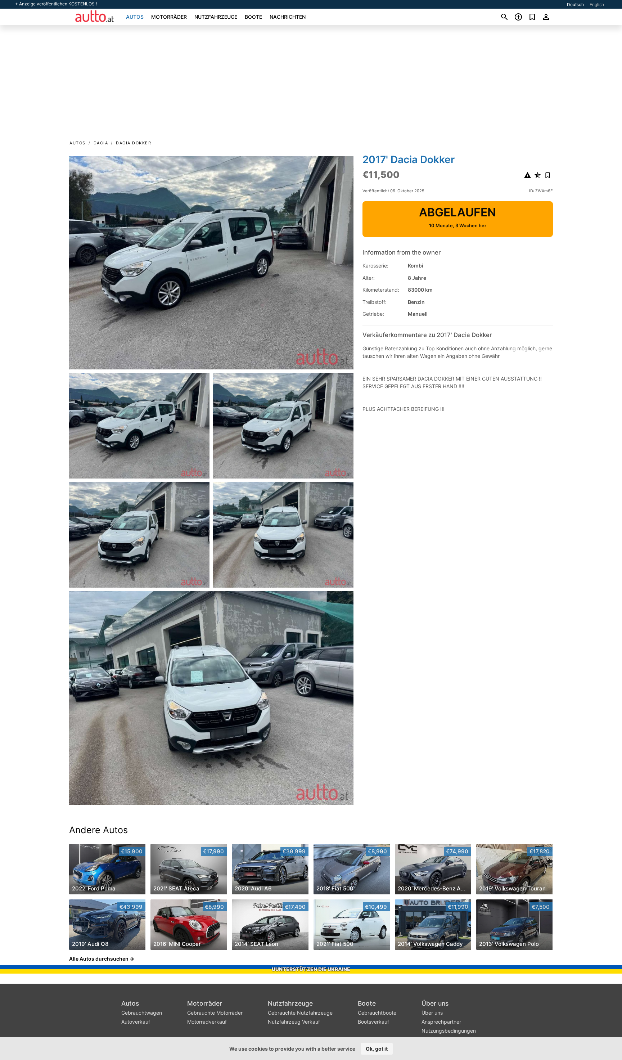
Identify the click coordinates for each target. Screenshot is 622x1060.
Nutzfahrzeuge (215, 17)
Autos (135, 17)
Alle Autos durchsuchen (99, 959)
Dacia (101, 142)
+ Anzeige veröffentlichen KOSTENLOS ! (56, 3)
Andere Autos (98, 830)
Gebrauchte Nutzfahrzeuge (300, 1013)
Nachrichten (288, 17)
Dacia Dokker (133, 142)
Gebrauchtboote (377, 1013)
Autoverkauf (135, 1022)
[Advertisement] (311, 85)
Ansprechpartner (441, 1022)
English (597, 4)
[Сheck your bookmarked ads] (532, 17)
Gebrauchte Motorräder (215, 1013)
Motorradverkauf (207, 1022)
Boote (253, 17)
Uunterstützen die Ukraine (311, 969)
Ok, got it (377, 1049)
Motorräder (169, 17)
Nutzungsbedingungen (449, 1031)
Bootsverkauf (373, 1022)
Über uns (435, 1003)
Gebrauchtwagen (141, 1013)
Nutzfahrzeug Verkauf (294, 1022)
